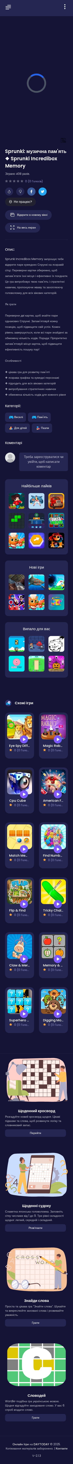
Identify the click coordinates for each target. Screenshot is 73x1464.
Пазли (45, 428)
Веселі (18, 417)
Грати (35, 1323)
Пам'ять (42, 417)
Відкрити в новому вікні (32, 215)
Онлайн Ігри (21, 1444)
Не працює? (23, 201)
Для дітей (20, 428)
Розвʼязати (35, 1228)
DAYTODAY (41, 1444)
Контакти (62, 1448)
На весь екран (26, 227)
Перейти (35, 1133)
